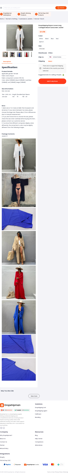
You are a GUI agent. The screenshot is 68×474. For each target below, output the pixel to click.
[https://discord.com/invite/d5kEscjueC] (4, 428)
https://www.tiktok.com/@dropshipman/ (1, 428)
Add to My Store (52, 81)
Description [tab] (7, 61)
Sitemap (65, 472)
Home (2, 19)
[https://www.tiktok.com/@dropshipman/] (1, 428)
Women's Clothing (11, 19)
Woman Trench (39, 19)
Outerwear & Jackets (25, 19)
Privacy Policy (58, 472)
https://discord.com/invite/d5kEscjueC (4, 428)
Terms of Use (50, 472)
